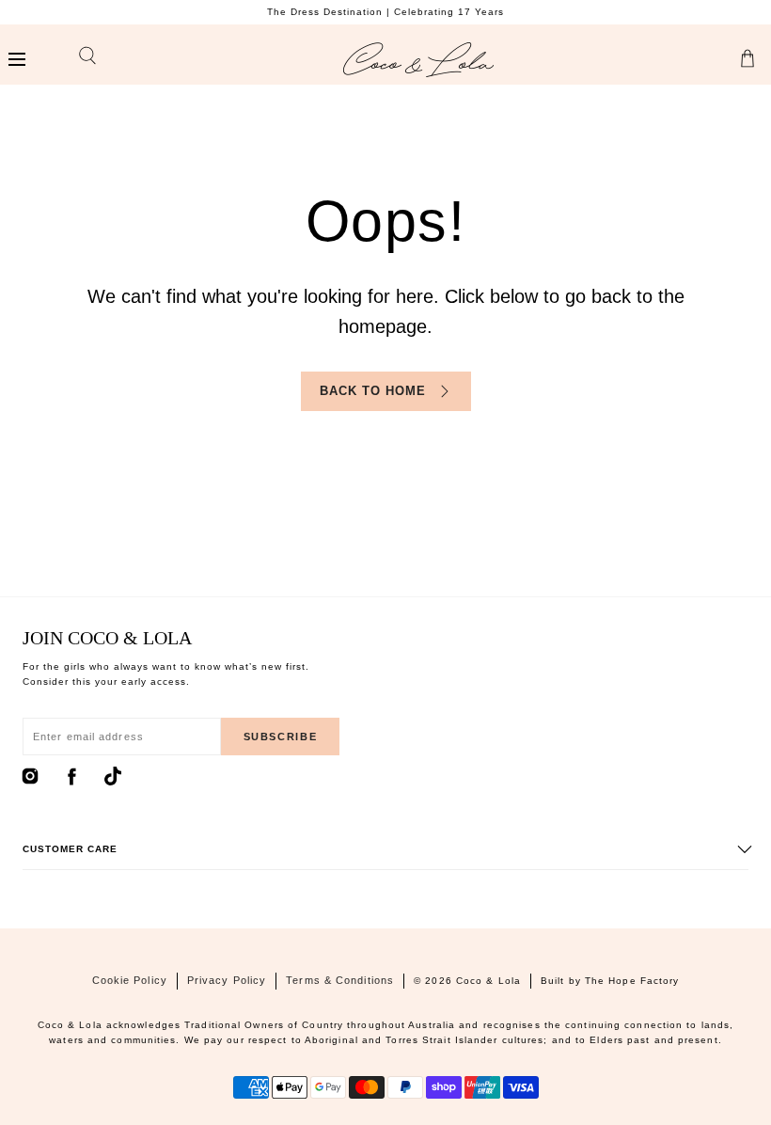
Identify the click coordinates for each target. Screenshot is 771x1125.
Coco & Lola (488, 980)
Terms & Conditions (340, 980)
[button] (16, 59)
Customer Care (70, 849)
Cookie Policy (129, 980)
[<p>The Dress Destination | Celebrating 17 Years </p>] (385, 12)
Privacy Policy (226, 980)
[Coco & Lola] (418, 59)
